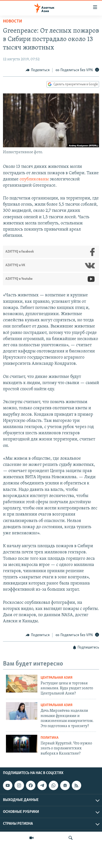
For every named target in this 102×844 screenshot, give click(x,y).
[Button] (38, 70)
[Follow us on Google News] (65, 785)
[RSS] (76, 785)
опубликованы (34, 179)
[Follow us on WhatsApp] (53, 785)
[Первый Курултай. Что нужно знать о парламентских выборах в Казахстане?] (21, 744)
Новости (12, 21)
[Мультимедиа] (31, 838)
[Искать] (70, 838)
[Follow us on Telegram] (42, 785)
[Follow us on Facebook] (30, 785)
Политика (49, 738)
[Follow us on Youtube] (7, 785)
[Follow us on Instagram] (19, 785)
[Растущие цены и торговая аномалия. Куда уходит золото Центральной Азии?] (21, 684)
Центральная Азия (57, 678)
